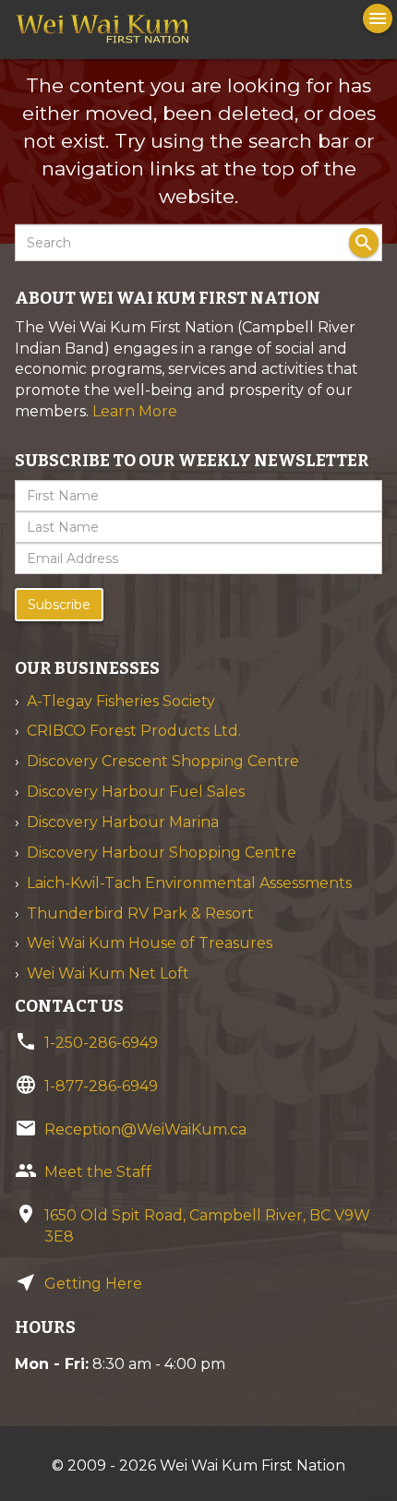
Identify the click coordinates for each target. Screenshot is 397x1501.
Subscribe (59, 604)
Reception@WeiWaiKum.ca (145, 1129)
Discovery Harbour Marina (123, 822)
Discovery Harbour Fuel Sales (136, 791)
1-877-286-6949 (101, 1086)
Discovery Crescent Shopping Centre (163, 761)
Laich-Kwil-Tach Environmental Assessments (189, 883)
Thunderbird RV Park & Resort (140, 913)
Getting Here (93, 1283)
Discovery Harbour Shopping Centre (161, 852)
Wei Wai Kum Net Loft (108, 973)
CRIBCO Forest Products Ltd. (134, 730)
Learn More (134, 411)
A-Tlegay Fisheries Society (121, 701)
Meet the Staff (97, 1172)
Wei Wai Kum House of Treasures (149, 943)
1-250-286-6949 (101, 1042)
